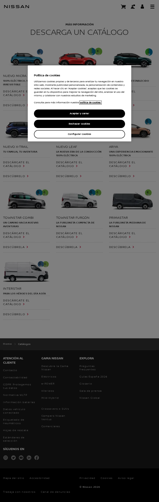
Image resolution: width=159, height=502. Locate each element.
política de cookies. (90, 102)
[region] (79, 103)
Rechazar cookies (79, 123)
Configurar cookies (79, 134)
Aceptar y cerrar (79, 113)
